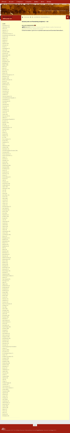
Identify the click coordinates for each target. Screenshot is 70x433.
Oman (3, 297)
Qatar (3, 313)
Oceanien (4, 294)
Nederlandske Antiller (7, 275)
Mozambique (5, 270)
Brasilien (4, 78)
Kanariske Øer (5, 206)
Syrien (4, 368)
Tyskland (4, 391)
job (35, 17)
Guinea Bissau (5, 177)
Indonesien (5, 188)
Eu (3, 137)
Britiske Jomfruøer (6, 79)
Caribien (4, 94)
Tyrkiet (4, 389)
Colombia (4, 104)
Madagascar (5, 238)
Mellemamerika (6, 257)
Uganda (4, 392)
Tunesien (4, 384)
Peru (3, 307)
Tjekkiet (4, 378)
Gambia (4, 158)
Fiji (3, 144)
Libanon (4, 226)
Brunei (4, 81)
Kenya (4, 211)
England (4, 129)
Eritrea (4, 132)
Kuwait (4, 218)
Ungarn (4, 396)
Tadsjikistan (5, 369)
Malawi (4, 242)
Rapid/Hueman (39, 430)
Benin (3, 68)
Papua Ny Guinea (6, 303)
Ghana (4, 162)
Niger (3, 282)
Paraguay (4, 305)
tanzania (26, 17)
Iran (3, 191)
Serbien (4, 331)
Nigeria (4, 284)
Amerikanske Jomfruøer (7, 35)
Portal (4, 1)
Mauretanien (5, 254)
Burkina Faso (5, 84)
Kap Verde (4, 208)
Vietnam (4, 407)
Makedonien (5, 241)
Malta (3, 249)
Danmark (4, 116)
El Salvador (5, 126)
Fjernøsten (4, 149)
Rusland (4, 317)
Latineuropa (5, 221)
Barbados (4, 63)
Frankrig (4, 152)
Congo (4, 107)
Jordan (4, 205)
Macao (4, 236)
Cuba (3, 112)
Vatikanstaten (5, 402)
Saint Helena (5, 320)
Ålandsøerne (5, 25)
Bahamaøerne (5, 55)
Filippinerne (5, 145)
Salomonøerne (5, 322)
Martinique (4, 252)
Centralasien (5, 99)
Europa (4, 140)
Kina (3, 213)
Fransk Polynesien (6, 155)
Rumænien (5, 315)
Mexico (4, 261)
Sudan (4, 355)
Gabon (4, 157)
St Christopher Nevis (7, 353)
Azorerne (4, 53)
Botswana (4, 76)
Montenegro (5, 267)
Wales (3, 409)
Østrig (3, 295)
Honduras (4, 182)
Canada (4, 93)
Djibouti (4, 117)
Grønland (4, 167)
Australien (4, 51)
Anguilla (4, 40)
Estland (4, 134)
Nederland (4, 274)
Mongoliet (4, 266)
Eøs (3, 130)
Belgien (4, 65)
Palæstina (4, 300)
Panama (4, 302)
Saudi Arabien (5, 326)
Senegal (4, 330)
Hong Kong (5, 183)
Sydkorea (4, 364)
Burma (4, 86)
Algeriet (4, 32)
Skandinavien (5, 338)
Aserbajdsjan (5, 48)
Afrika (3, 28)
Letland (4, 224)
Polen (3, 308)
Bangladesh (5, 61)
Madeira (4, 239)
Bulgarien (4, 83)
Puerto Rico (5, 312)
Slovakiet (4, 341)
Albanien (4, 30)
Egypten (4, 122)
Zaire (3, 412)
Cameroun (4, 91)
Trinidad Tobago (6, 383)
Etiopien (4, 135)
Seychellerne (5, 333)
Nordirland (4, 289)
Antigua (4, 41)
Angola (4, 38)
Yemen (4, 411)
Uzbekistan (5, 401)
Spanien (4, 350)
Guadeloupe (5, 168)
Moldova (4, 262)
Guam (3, 170)
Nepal (3, 277)
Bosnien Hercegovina (7, 74)
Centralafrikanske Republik (8, 98)
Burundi (4, 88)
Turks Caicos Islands (7, 387)
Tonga (3, 381)
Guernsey (4, 173)
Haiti (3, 180)
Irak (3, 190)
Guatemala (5, 172)
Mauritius (4, 256)
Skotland (4, 340)
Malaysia (4, 244)
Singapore (4, 336)
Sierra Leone (5, 335)
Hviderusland (5, 185)
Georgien (4, 160)
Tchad (3, 374)
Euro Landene (5, 139)
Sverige (4, 358)
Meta (37, 1)
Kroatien (4, 216)
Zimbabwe (4, 415)
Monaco (4, 264)
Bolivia (4, 73)
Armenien (4, 45)
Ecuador (4, 121)
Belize (3, 66)
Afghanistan (5, 27)
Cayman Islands (6, 96)
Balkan (4, 58)
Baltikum (4, 60)
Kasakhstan (5, 210)
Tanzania (4, 373)
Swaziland (4, 359)
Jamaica (4, 200)
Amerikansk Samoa (7, 33)
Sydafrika (4, 361)
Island (3, 193)
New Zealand (5, 279)
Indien (3, 186)
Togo (3, 379)
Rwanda (4, 318)
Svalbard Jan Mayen (7, 356)
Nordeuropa (5, 287)
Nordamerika (5, 285)
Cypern (4, 114)
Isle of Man (5, 195)
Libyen (4, 229)
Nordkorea (4, 290)
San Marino (5, 325)
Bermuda (4, 69)
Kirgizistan (4, 214)
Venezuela (4, 404)
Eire (3, 124)
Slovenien (4, 343)
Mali (3, 247)
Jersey (4, 203)
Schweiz (4, 328)
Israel (3, 196)
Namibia (4, 272)
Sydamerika (5, 363)
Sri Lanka (4, 351)
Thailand (4, 376)
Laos (3, 219)
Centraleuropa (5, 101)
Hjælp (49, 1)
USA (3, 399)
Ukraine (4, 394)
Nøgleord (20, 1)
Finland (4, 147)
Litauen (4, 233)
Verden (4, 406)
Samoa (4, 323)
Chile (3, 102)
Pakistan (4, 298)
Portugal (4, 310)
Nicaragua (4, 280)
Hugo (52, 430)
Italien (3, 198)
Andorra (4, 37)
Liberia (4, 228)
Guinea (4, 175)
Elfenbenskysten (6, 127)
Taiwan (4, 371)
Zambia (4, 414)
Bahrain (4, 56)
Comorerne (5, 106)
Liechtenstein (5, 231)
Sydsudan (4, 366)
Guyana (4, 178)
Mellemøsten (5, 259)
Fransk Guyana (6, 154)
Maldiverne (5, 246)
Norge (3, 292)
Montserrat (5, 269)
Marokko (4, 251)
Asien (3, 50)
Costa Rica (5, 111)
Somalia (4, 345)
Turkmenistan (5, 386)
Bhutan (4, 71)
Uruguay (4, 397)
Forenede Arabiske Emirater (8, 150)
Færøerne (4, 142)
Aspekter (29, 1)
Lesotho (4, 223)
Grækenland (5, 165)
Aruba (3, 46)
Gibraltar (4, 163)
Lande (11, 1)
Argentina (4, 43)
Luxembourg (5, 234)
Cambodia (4, 89)
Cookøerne (5, 109)
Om (43, 1)
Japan (3, 201)
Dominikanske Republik (7, 119)
